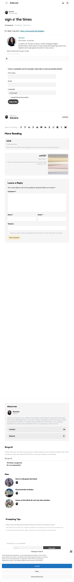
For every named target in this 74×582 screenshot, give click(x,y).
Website (11, 224)
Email (10, 81)
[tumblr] (33, 127)
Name (10, 215)
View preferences (37, 577)
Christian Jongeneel (14, 463)
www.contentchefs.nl (13, 54)
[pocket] (41, 127)
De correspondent (14, 465)
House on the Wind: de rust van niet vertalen (32, 500)
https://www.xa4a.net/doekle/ (32, 31)
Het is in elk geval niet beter (26, 479)
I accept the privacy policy (19, 97)
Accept (37, 566)
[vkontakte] (45, 127)
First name (11, 73)
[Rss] (7, 58)
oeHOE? (42, 156)
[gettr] (61, 127)
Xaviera (11, 11)
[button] (71, 551)
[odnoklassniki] (49, 127)
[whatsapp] (53, 127)
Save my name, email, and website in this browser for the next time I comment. (36, 233)
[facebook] (21, 127)
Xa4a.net (14, 3)
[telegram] (57, 127)
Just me (65, 117)
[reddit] (37, 127)
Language (11, 89)
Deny (37, 571)
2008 (8, 141)
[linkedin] (29, 127)
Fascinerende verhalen (24, 490)
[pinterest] (25, 127)
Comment (12, 191)
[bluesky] (65, 127)
